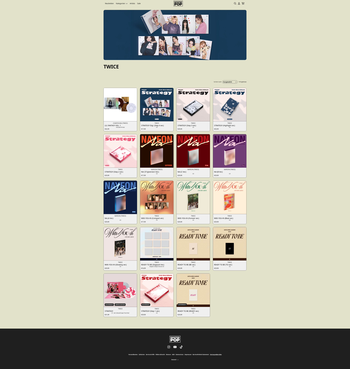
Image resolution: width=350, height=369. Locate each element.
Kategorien (120, 3)
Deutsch (173, 359)
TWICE (157, 123)
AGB (173, 354)
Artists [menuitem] (132, 3)
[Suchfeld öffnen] (235, 3)
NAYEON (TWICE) (157, 169)
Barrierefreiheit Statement (201, 354)
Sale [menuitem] (139, 3)
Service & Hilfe (150, 354)
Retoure (168, 354)
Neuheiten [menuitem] (109, 3)
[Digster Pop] (178, 3)
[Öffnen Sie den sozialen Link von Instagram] (169, 347)
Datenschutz (179, 354)
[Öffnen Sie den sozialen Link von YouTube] (175, 347)
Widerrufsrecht (160, 354)
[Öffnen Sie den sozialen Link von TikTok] (181, 347)
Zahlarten (142, 354)
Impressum (188, 354)
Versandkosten (133, 354)
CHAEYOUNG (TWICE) (120, 123)
